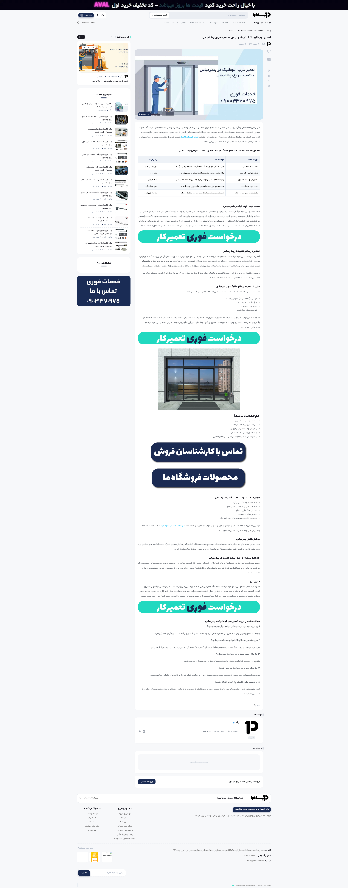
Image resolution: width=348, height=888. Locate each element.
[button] (79, 37)
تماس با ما (124, 822)
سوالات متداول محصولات (124, 838)
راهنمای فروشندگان (124, 834)
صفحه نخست (239, 22)
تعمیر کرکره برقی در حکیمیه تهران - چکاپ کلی (110, 81)
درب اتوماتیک (92, 813)
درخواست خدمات (198, 22)
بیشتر (111, 37)
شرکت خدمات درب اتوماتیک (172, 525)
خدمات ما (92, 830)
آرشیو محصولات (160, 15)
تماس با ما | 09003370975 (174, 22)
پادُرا (269, 30)
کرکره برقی (92, 817)
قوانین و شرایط (125, 813)
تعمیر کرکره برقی (88, 47)
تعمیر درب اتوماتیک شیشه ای (250, 30)
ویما (233, 885)
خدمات (225, 22)
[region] (174, 31)
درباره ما (124, 817)
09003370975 (89, 22)
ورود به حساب (147, 781)
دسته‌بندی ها (261, 22)
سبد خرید (86, 15)
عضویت (83, 872)
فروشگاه (213, 22)
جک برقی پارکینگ (92, 826)
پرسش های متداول (125, 830)
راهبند (92, 822)
